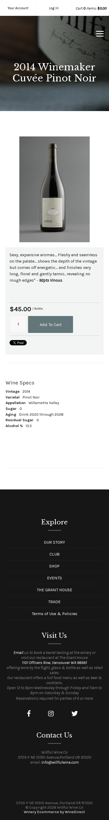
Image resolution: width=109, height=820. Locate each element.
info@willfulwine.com (60, 762)
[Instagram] (51, 714)
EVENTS (54, 577)
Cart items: (91, 8)
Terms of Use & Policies (54, 613)
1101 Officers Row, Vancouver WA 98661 (54, 662)
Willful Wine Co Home (33, 35)
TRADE (54, 601)
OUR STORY (54, 542)
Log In (53, 8)
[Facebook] (29, 714)
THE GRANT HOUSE (54, 589)
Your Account (17, 8)
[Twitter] (74, 714)
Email (18, 652)
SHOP (54, 566)
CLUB (54, 554)
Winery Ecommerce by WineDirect (54, 812)
